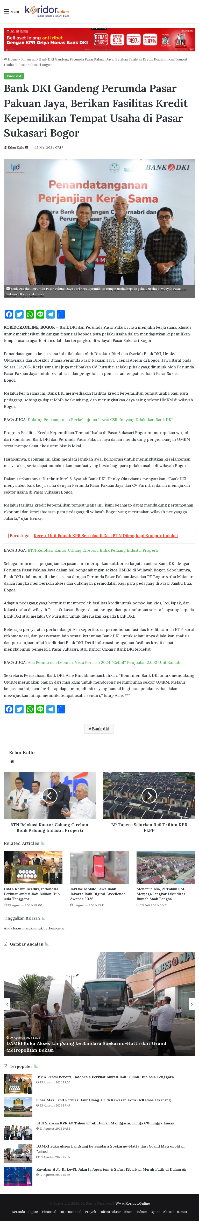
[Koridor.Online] (47, 11)
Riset (128, 1212)
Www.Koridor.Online (133, 1203)
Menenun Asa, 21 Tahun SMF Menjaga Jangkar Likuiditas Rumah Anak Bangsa (162, 894)
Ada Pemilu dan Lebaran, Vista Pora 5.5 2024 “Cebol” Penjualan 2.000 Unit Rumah (104, 662)
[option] (99, 1004)
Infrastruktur (110, 1212)
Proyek (90, 1212)
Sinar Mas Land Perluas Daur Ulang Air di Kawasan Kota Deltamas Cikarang (103, 1100)
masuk (27, 928)
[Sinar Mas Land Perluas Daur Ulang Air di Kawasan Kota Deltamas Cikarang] (18, 1107)
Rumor (182, 1212)
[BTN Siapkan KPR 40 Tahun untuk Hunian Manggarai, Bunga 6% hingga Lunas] (18, 1130)
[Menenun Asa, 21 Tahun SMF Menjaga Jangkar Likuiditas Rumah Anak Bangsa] (166, 867)
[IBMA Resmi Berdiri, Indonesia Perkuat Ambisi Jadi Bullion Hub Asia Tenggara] (33, 867)
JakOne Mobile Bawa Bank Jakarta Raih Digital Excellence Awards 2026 (97, 894)
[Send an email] (26, 147)
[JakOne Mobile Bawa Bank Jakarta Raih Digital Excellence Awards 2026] (99, 867)
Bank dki (100, 728)
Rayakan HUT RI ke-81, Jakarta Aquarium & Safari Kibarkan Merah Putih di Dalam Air (111, 1169)
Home (12, 59)
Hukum (141, 1212)
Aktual (168, 1212)
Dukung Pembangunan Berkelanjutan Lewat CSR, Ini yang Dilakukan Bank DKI (100, 419)
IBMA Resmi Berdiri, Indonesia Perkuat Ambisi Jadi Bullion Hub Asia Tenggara (32, 894)
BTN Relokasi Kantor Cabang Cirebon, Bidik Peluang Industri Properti (93, 550)
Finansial (28, 59)
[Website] (12, 761)
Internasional (70, 1212)
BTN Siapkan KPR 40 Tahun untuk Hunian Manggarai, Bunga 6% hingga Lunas (105, 1123)
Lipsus (33, 1212)
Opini (155, 1212)
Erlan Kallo (16, 147)
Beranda (18, 1212)
